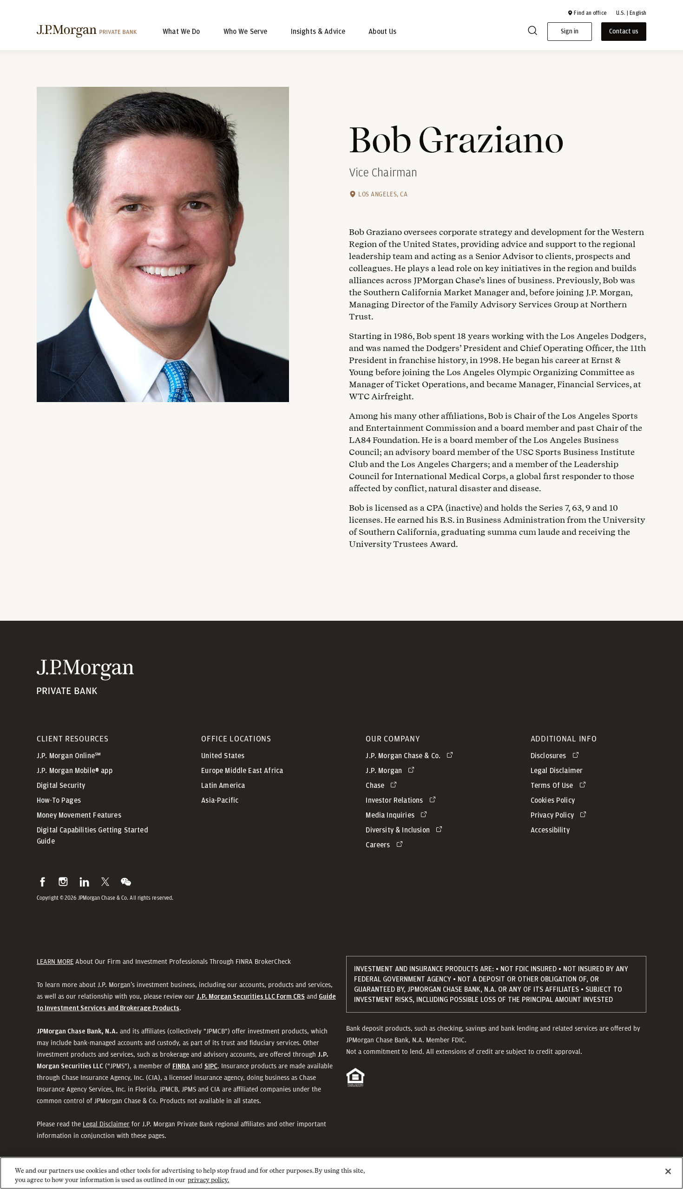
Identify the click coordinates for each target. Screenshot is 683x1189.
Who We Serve (245, 31)
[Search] (532, 32)
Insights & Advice (318, 31)
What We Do (181, 31)
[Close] (668, 1171)
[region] (341, 1173)
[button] (586, 13)
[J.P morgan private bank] (87, 31)
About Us (382, 31)
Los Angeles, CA (382, 194)
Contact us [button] (623, 31)
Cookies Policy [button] (553, 800)
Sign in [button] (569, 31)
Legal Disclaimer (106, 1124)
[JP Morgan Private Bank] (85, 689)
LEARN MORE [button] (55, 961)
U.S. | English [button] (631, 13)
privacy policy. (208, 1179)
